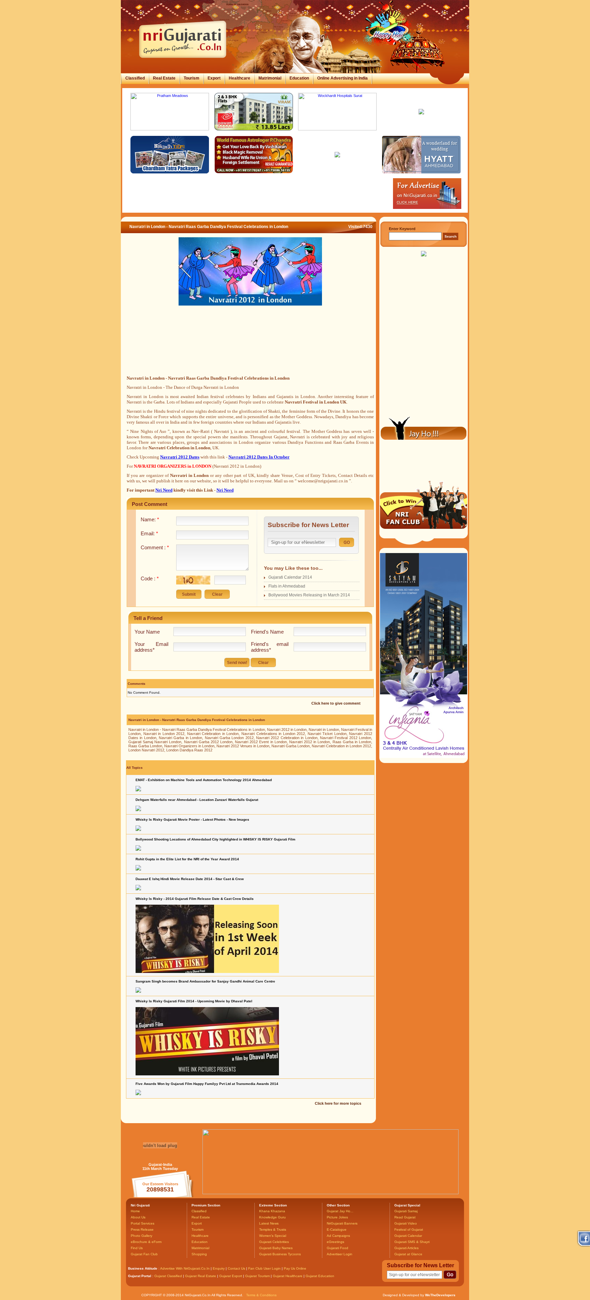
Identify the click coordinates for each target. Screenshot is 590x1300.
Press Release (142, 1229)
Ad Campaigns (338, 1236)
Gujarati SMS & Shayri (412, 1242)
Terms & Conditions (261, 1295)
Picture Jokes (337, 1217)
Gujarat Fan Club (144, 1254)
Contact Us (236, 1268)
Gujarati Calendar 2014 (290, 577)
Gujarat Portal (139, 1276)
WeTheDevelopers (440, 1295)
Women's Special (272, 1236)
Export (214, 78)
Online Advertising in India (342, 78)
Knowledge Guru (272, 1217)
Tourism (191, 78)
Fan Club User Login (264, 1268)
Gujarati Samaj (406, 1211)
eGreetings (335, 1242)
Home (135, 1211)
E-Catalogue (337, 1229)
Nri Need (163, 490)
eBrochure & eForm (146, 1242)
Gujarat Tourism (257, 1276)
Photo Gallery (141, 1236)
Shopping (199, 1254)
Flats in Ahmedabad (286, 586)
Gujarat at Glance (408, 1254)
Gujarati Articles (406, 1248)
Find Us (137, 1248)
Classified (135, 78)
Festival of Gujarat (408, 1229)
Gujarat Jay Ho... (340, 1211)
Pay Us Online (295, 1268)
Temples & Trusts (272, 1229)
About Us (138, 1217)
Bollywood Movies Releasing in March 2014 (309, 595)
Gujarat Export (230, 1276)
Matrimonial (269, 78)
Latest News (269, 1223)
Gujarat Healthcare (288, 1276)
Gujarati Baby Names (276, 1248)
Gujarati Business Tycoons (280, 1254)
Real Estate (164, 78)
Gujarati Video (405, 1223)
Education (299, 78)
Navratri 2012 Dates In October (259, 457)
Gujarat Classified (168, 1276)
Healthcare (239, 78)
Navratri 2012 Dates (179, 457)
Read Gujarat (405, 1217)
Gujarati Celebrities (274, 1242)
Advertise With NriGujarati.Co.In (185, 1268)
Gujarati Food (337, 1248)
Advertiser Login (339, 1254)
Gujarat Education (320, 1276)
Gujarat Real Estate (200, 1276)
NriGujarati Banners (342, 1223)
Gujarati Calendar (408, 1236)
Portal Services (142, 1223)
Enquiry (219, 1268)
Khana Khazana (272, 1211)
